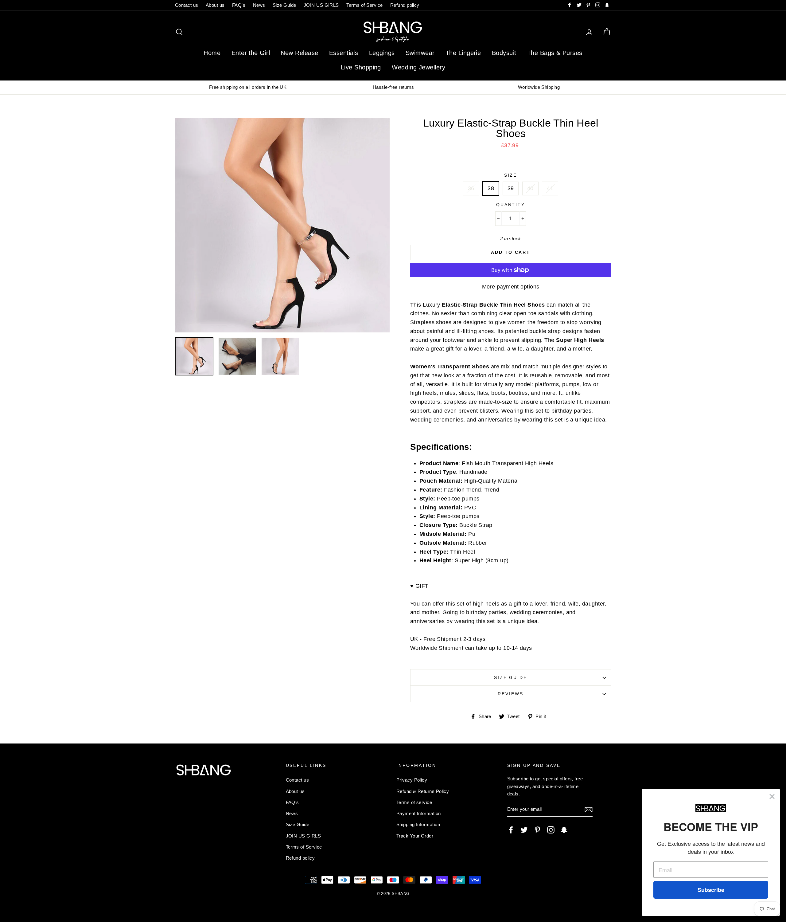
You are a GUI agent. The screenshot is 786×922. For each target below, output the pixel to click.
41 (550, 188)
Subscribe (711, 890)
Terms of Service (364, 5)
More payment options (510, 287)
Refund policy (404, 5)
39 (511, 188)
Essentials (343, 52)
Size (510, 175)
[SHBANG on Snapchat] (564, 830)
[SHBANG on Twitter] (524, 830)
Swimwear (420, 52)
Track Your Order (414, 835)
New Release (299, 52)
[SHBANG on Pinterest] (537, 830)
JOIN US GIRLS (321, 5)
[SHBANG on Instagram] (550, 830)
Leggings (382, 52)
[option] (248, 87)
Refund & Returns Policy (422, 791)
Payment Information (418, 813)
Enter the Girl (251, 52)
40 (530, 188)
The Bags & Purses (554, 52)
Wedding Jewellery (418, 67)
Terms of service (414, 802)
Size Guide (284, 5)
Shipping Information (418, 824)
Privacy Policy (411, 780)
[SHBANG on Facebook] (511, 830)
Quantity (510, 204)
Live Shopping (361, 67)
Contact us (186, 5)
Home (212, 52)
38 (491, 188)
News (259, 5)
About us (215, 5)
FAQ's (238, 5)
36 (471, 188)
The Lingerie (463, 52)
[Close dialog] (772, 796)
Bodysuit (504, 52)
